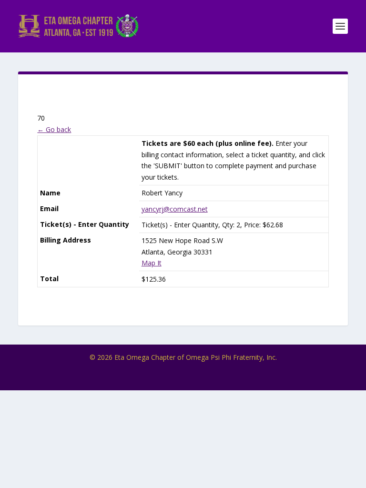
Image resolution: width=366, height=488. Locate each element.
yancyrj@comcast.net (175, 209)
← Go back (54, 129)
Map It (152, 262)
